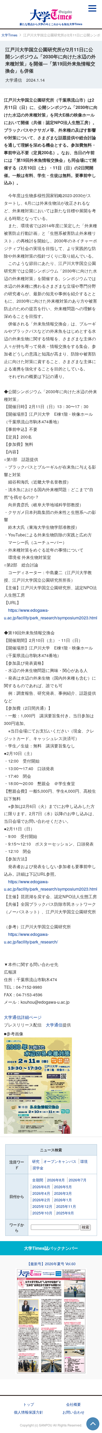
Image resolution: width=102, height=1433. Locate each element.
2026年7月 (78, 1179)
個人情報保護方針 (28, 1412)
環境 (84, 1161)
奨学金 (37, 1167)
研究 (35, 1161)
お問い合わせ (73, 1412)
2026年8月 (56, 1179)
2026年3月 (63, 1193)
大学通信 (54, 1025)
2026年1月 (63, 1199)
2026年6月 (41, 1186)
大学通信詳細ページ (23, 1017)
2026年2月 (41, 1199)
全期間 (37, 1179)
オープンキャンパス (59, 1161)
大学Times (9, 34)
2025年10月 (42, 1212)
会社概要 (73, 1404)
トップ (28, 1404)
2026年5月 (63, 1186)
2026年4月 (41, 1193)
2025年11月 (66, 1206)
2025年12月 (42, 1206)
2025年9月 (65, 1212)
